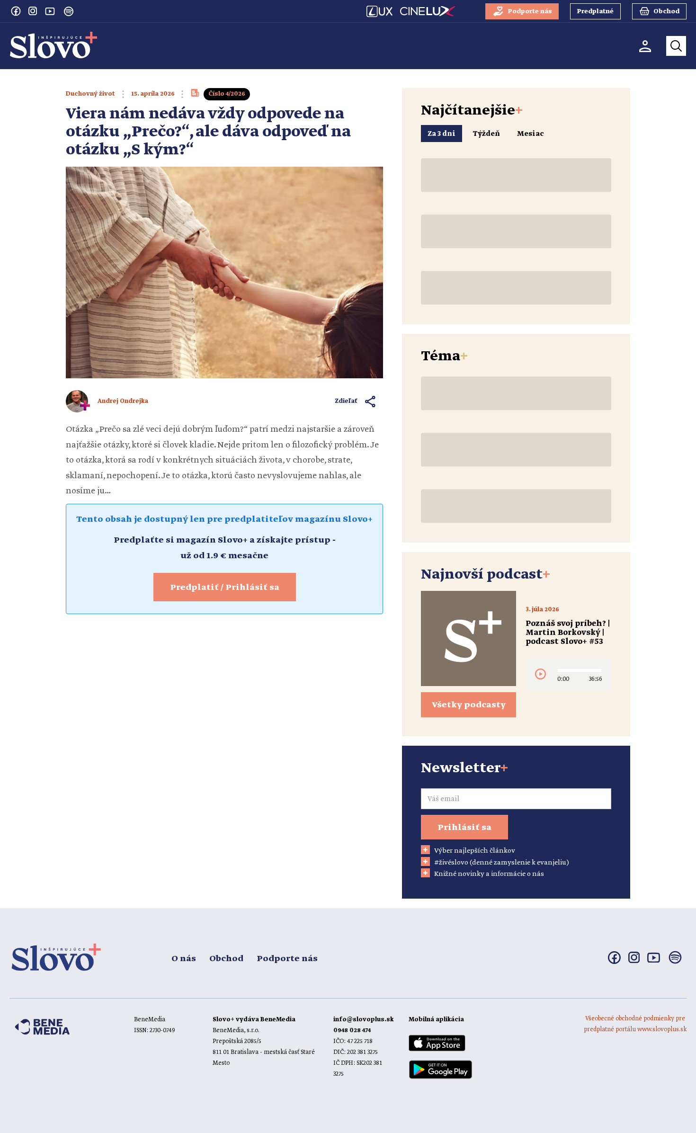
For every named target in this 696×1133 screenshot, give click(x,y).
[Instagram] (32, 11)
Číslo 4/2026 (226, 94)
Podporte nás (287, 958)
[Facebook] (15, 11)
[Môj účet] (645, 46)
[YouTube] (49, 11)
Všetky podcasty (469, 705)
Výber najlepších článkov (474, 851)
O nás (183, 958)
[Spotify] (68, 11)
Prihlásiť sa (464, 827)
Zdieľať (346, 401)
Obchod (226, 958)
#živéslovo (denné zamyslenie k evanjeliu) (501, 862)
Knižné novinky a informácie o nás (489, 874)
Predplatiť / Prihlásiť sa (224, 587)
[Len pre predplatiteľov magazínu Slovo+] (195, 96)
